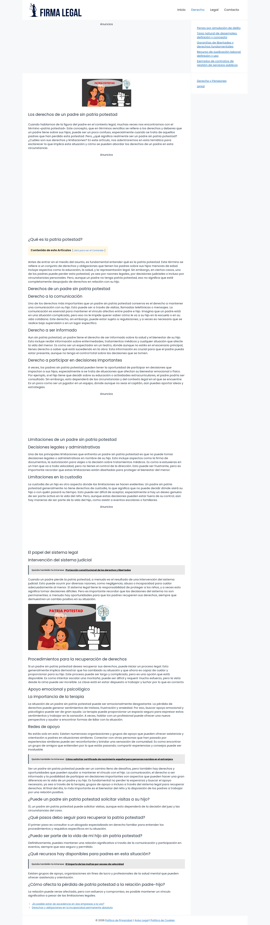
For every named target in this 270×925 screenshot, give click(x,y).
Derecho (197, 10)
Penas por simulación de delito (219, 28)
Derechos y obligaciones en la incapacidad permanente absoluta (72, 907)
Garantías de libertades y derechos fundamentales (215, 44)
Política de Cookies (163, 920)
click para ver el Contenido (89, 250)
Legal (214, 10)
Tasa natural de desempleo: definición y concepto (217, 35)
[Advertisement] (106, 48)
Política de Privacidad (118, 920)
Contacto (231, 10)
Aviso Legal (142, 920)
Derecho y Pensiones (212, 81)
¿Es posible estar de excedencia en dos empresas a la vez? (68, 904)
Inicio (181, 10)
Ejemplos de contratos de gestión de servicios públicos (217, 63)
